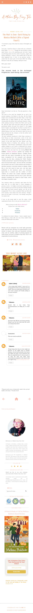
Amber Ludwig (13, 283)
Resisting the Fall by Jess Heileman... (16, 267)
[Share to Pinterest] (20, 244)
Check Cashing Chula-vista (23, 359)
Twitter (17, 209)
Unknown (11, 302)
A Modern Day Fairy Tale (14, 607)
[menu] (2, 2)
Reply (10, 295)
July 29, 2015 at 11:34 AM (26, 317)
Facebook (17, 210)
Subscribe (16, 571)
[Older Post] (29, 399)
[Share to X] (12, 244)
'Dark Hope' (11, 50)
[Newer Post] (4, 399)
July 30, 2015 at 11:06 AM (26, 333)
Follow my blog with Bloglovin (8, 409)
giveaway (23, 239)
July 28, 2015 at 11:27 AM (26, 302)
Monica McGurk (12, 151)
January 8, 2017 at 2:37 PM (26, 346)
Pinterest (17, 212)
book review (17, 239)
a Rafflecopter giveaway (8, 222)
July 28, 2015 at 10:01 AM (26, 283)
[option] (16, 263)
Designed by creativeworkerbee (16, 610)
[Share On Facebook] (16, 244)
